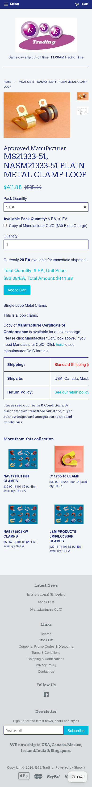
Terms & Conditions (46, 652)
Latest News (46, 585)
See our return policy (71, 392)
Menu (14, 3)
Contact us (46, 671)
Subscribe (75, 730)
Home (7, 81)
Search (46, 633)
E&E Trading (44, 767)
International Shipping (46, 594)
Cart (84, 3)
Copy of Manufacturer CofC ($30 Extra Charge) (48, 225)
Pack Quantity (15, 198)
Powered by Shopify (70, 767)
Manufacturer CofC (46, 609)
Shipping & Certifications (46, 658)
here (59, 344)
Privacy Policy (46, 665)
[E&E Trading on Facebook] (46, 695)
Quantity (10, 236)
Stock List (46, 602)
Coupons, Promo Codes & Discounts (46, 646)
